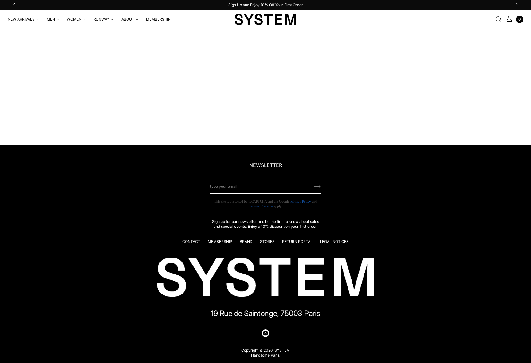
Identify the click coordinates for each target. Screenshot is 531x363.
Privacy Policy (300, 201)
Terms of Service (261, 206)
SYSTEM (282, 350)
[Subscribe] (317, 186)
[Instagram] (265, 333)
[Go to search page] (498, 19)
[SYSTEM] (265, 19)
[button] (498, 19)
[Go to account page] (509, 20)
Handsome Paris (265, 355)
